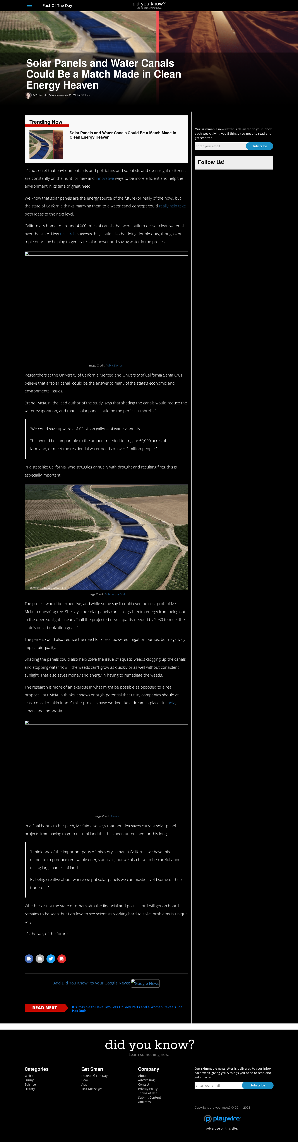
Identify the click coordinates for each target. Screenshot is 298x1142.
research (68, 233)
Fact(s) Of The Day (94, 1076)
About (142, 1076)
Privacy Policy (148, 1089)
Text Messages (92, 1089)
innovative (105, 178)
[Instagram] (255, 6)
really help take (172, 206)
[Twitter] (247, 6)
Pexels (115, 816)
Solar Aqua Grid (115, 594)
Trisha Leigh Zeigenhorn (48, 95)
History (30, 1089)
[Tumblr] (263, 6)
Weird (29, 1076)
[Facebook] (239, 6)
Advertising (146, 1080)
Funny (29, 1080)
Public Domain (115, 365)
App (84, 1084)
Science (30, 1084)
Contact (143, 1084)
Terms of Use (147, 1093)
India (171, 702)
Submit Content (149, 1097)
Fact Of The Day (56, 5)
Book (84, 1080)
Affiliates (144, 1102)
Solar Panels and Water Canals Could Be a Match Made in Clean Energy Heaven (123, 135)
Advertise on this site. (222, 1128)
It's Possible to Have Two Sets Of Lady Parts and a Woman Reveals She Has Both (127, 1008)
